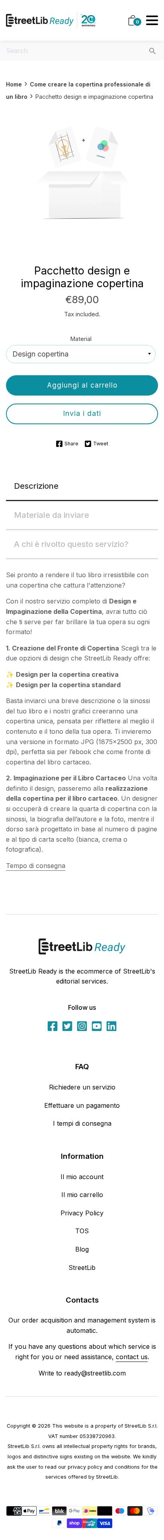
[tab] (82, 486)
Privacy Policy (82, 1213)
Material (81, 338)
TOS (82, 1231)
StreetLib (82, 1268)
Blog (82, 1249)
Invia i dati (82, 413)
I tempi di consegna (82, 1123)
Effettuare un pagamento (82, 1105)
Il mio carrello (82, 1195)
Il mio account (82, 1177)
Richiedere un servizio (82, 1087)
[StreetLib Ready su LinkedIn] (111, 1026)
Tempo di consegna (35, 866)
